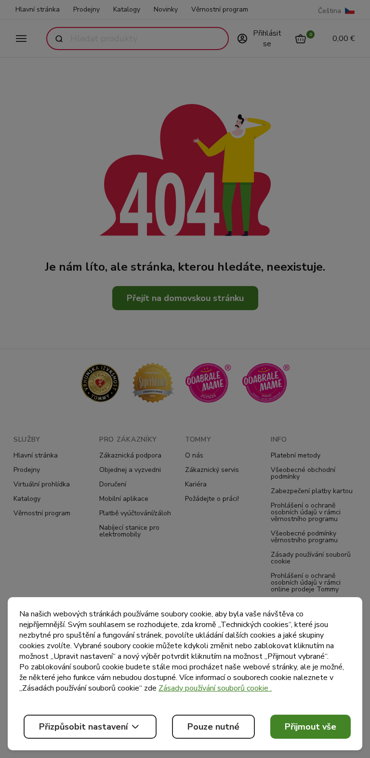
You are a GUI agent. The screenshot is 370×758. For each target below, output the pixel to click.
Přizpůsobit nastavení (83, 726)
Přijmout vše (310, 726)
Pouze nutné (213, 726)
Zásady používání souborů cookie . (215, 688)
